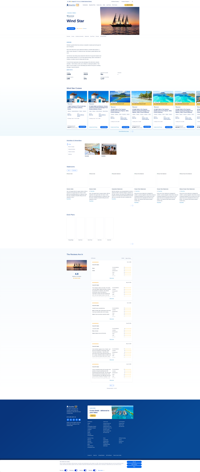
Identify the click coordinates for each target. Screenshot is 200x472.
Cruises (72, 36)
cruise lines (70, 12)
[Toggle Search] (132, 2)
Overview (68, 36)
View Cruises (71, 28)
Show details (100, 470)
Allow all (134, 461)
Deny (134, 466)
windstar (74, 12)
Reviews (97, 36)
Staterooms (87, 36)
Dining (69, 144)
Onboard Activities (71, 149)
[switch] (76, 470)
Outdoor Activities (71, 152)
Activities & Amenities (79, 36)
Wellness (70, 154)
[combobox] (128, 259)
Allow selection (134, 464)
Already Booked (103, 36)
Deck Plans (92, 36)
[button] (92, 150)
